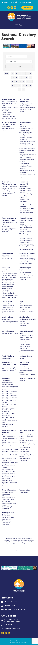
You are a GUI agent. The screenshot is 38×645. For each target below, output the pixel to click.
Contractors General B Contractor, (25, 191)
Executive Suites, (24, 163)
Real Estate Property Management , (8, 418)
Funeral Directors (7, 258)
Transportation (24, 490)
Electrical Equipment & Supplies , (26, 196)
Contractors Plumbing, (25, 194)
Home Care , (13, 281)
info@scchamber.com (12, 628)
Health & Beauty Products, (27, 444)
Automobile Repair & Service (8, 129)
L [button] (30, 77)
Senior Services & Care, (8, 293)
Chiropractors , (6, 275)
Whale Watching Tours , (8, 507)
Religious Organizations (27, 378)
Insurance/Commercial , (26, 240)
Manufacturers (23, 327)
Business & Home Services (25, 123)
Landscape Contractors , (9, 311)
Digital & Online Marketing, (9, 102)
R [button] (30, 81)
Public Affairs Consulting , (9, 369)
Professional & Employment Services (9, 364)
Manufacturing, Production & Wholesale (27, 318)
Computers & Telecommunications (9, 183)
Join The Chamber (27, 544)
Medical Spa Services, (8, 284)
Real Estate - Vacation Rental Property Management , (8, 409)
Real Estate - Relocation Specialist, (9, 401)
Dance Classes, (23, 258)
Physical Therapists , (8, 292)
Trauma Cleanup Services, (26, 350)
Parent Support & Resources (7, 230)
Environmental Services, (26, 370)
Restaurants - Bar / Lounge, (10, 449)
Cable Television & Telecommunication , (25, 368)
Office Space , (6, 386)
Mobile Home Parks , (8, 382)
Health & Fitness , (24, 343)
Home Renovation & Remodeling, (25, 205)
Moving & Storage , (7, 333)
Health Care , (5, 281)
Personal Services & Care (26, 332)
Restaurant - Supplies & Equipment (26, 278)
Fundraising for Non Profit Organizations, (26, 171)
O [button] (19, 81)
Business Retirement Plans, (27, 141)
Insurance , (22, 237)
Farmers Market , (13, 438)
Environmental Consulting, (27, 276)
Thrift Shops (23, 460)
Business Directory (11, 538)
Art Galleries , (31, 104)
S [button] (12, 85)
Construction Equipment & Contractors (23, 184)
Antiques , (22, 435)
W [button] (26, 85)
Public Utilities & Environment (24, 364)
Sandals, (21, 456)
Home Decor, (23, 446)
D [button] (23, 73)
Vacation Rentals (6, 323)
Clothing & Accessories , (26, 436)
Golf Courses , (6, 496)
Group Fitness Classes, (8, 498)
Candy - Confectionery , (8, 436)
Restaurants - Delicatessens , (10, 452)
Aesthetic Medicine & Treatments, (8, 271)
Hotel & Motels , (6, 319)
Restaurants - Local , (8, 469)
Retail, (32, 455)
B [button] (16, 73)
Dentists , (14, 275)
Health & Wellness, (7, 279)
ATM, (20, 132)
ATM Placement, (27, 132)
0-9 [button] (6, 73)
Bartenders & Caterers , (26, 335)
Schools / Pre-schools (25, 263)
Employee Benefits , (25, 157)
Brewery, (4, 435)
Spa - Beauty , (23, 348)
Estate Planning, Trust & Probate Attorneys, (26, 306)
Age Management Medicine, (10, 274)
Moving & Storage (8, 331)
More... (21, 178)
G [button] (13, 77)
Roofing (21, 214)
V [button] (23, 85)
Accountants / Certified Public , (26, 221)
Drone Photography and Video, (9, 104)
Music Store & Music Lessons (25, 110)
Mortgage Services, (7, 384)
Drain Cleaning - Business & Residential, (27, 155)
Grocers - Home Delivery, (9, 442)
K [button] (26, 77)
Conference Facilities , (8, 517)
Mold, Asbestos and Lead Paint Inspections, (26, 209)
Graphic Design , (6, 107)
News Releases (22, 538)
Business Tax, (23, 147)
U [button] (19, 85)
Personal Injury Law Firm (26, 311)
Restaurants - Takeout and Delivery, (9, 483)
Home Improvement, (25, 203)
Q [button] (27, 81)
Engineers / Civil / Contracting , (24, 200)
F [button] (30, 73)
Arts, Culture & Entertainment (24, 100)
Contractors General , (25, 188)
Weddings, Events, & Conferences (9, 514)
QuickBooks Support (8, 370)
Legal (21, 301)
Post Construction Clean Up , (27, 212)
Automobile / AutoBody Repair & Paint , (8, 125)
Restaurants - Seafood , (9, 477)
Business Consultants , (25, 137)
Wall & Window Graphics (9, 118)
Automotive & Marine (9, 122)
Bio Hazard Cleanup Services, (25, 273)
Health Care (6, 268)
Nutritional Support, (7, 288)
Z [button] (23, 90)
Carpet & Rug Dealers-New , (27, 148)
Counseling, (22, 341)
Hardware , (22, 442)
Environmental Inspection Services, (26, 160)
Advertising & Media (8, 99)
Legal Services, (23, 309)
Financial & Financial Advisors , (25, 232)
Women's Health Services (9, 297)
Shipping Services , (25, 346)
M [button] (12, 81)
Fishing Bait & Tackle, (8, 492)
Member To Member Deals (26, 540)
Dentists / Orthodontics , (9, 277)
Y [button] (19, 90)
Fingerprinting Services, (26, 165)
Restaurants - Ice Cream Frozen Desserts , (9, 459)
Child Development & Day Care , (9, 223)
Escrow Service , (6, 380)
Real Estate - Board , (8, 393)
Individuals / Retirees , (26, 262)
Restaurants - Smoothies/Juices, (7, 479)
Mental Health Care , (8, 286)
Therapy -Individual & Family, (10, 295)
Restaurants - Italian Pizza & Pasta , (10, 463)
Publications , (6, 109)
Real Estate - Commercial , (9, 395)
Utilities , (21, 372)
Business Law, (23, 139)
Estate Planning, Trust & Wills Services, (26, 228)
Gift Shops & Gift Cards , (26, 440)
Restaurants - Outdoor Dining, (8, 474)
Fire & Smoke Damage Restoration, (25, 167)
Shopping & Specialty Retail (26, 431)
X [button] (30, 85)
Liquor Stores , (6, 444)
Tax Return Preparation (26, 249)
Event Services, (6, 523)
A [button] (12, 73)
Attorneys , (22, 304)
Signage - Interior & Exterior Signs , (7, 113)
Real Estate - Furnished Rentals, (8, 389)
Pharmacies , (5, 290)
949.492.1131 (9, 625)
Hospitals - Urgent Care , (9, 283)
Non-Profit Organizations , (9, 228)
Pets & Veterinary (8, 356)
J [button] (23, 77)
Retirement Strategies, (26, 244)
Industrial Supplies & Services (26, 269)
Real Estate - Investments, (9, 397)
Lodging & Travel (7, 317)
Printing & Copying (25, 356)
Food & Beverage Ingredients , (24, 324)
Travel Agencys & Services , (10, 321)
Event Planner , (6, 519)
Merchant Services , (25, 242)
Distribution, (22, 321)
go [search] (20, 66)
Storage (15, 333)
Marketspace (10, 542)
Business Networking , (8, 367)
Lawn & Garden (7, 301)
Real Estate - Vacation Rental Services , (8, 414)
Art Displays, (23, 104)
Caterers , (5, 438)
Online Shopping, (24, 455)
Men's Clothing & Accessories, (24, 452)
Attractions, (27, 106)
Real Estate (6, 378)
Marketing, (15, 107)
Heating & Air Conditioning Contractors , (27, 175)
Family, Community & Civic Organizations (9, 219)
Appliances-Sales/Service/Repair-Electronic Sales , (26, 128)
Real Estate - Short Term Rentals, (9, 405)
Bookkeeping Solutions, (26, 226)
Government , (6, 226)
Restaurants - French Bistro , (10, 455)
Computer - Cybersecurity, (9, 186)
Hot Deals (14, 540)
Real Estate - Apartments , (9, 391)
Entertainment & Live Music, (27, 107)
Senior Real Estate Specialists (7, 425)
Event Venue (5, 524)
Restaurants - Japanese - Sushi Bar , (9, 466)
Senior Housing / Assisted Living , (9, 421)
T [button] (16, 85)
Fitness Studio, (6, 494)
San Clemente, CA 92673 (12, 620)
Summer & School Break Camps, (9, 504)
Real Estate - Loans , (8, 399)
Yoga (20, 352)
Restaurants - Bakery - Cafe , (10, 446)
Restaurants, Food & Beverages (8, 431)
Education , (32, 258)
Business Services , (25, 143)
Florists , (21, 438)
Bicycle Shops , (30, 435)
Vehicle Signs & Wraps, (8, 116)
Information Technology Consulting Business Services (9, 193)
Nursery (4, 313)
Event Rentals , (6, 521)
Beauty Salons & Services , (27, 337)
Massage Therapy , (24, 344)
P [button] (23, 81)
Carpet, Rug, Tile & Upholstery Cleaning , (8, 308)
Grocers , (4, 440)
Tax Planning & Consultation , (27, 247)
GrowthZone (24, 642)
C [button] (19, 73)
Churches (22, 380)
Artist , (21, 106)
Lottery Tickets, (23, 449)
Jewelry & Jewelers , (25, 447)
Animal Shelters (6, 358)
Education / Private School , (27, 260)
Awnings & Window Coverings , (24, 135)
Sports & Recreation (9, 490)
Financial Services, (24, 235)
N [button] (16, 81)
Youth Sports (5, 508)
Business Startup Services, (27, 145)
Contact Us (28, 542)
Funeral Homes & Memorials (7, 255)
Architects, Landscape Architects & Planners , (8, 304)
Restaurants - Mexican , (8, 471)
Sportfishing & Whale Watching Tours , (8, 500)
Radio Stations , (6, 111)
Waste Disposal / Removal (27, 374)
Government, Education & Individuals (27, 255)
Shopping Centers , (25, 458)
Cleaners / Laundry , (25, 339)
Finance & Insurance (26, 218)
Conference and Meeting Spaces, (26, 151)
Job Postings (19, 542)
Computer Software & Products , (8, 189)
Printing (21, 358)
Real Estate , (14, 386)
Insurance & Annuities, (25, 238)
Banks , (21, 224)
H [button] (16, 77)
